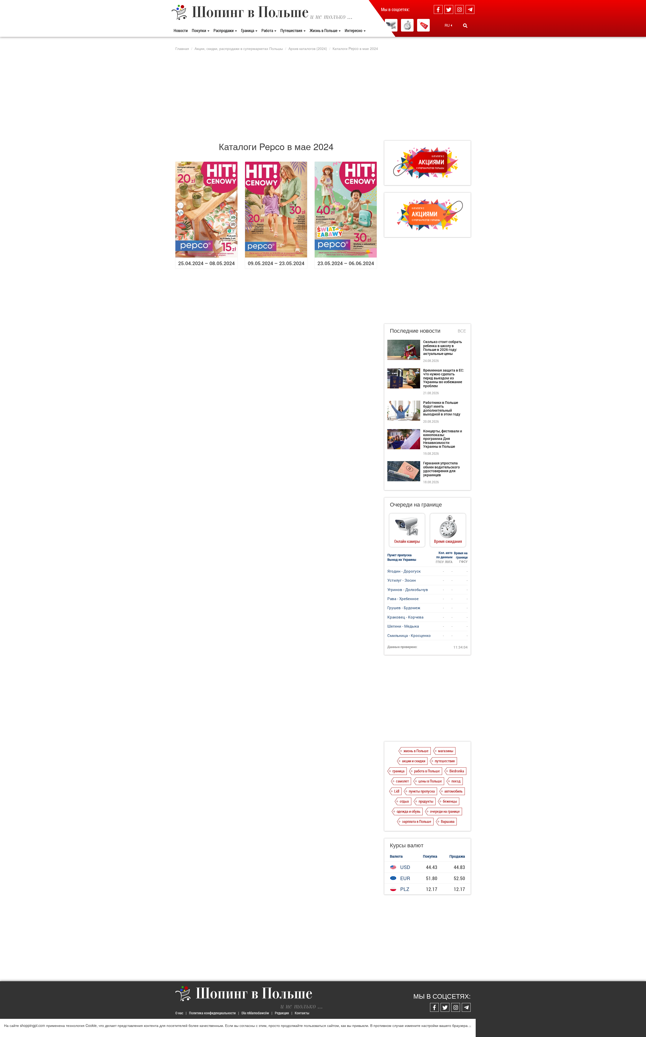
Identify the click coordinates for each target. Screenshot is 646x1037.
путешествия (445, 760)
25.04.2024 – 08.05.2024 (206, 263)
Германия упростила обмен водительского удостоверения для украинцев (441, 469)
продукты (426, 801)
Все (462, 331)
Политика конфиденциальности (212, 1013)
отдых (404, 801)
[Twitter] (448, 9)
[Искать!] (465, 25)
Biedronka (456, 770)
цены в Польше (430, 780)
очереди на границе (445, 811)
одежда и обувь (408, 811)
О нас (179, 1013)
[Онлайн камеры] (391, 25)
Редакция (282, 1013)
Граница (248, 30)
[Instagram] (459, 9)
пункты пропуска (422, 791)
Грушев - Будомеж (403, 607)
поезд (456, 780)
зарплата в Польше (416, 821)
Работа (267, 30)
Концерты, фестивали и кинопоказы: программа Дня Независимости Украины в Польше (442, 439)
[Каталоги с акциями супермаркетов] (423, 25)
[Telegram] (470, 9)
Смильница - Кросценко (409, 635)
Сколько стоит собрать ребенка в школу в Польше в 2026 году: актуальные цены (442, 347)
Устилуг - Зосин (401, 580)
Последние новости (415, 330)
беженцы (450, 801)
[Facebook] (438, 9)
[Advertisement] (323, 95)
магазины (445, 750)
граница (398, 770)
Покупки (199, 30)
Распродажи (223, 30)
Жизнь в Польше (324, 30)
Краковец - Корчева (405, 617)
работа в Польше (427, 770)
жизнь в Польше (415, 750)
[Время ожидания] (407, 25)
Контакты (302, 1013)
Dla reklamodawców (255, 1013)
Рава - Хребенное (403, 598)
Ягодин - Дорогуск (404, 571)
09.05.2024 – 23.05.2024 (276, 263)
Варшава (447, 821)
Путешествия (291, 30)
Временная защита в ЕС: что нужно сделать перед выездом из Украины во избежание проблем (443, 378)
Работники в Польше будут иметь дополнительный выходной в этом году (441, 408)
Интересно (354, 30)
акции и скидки (413, 760)
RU (448, 25)
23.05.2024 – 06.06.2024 (345, 263)
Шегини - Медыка (403, 626)
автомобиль (453, 791)
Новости (181, 30)
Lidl (396, 791)
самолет (402, 780)
